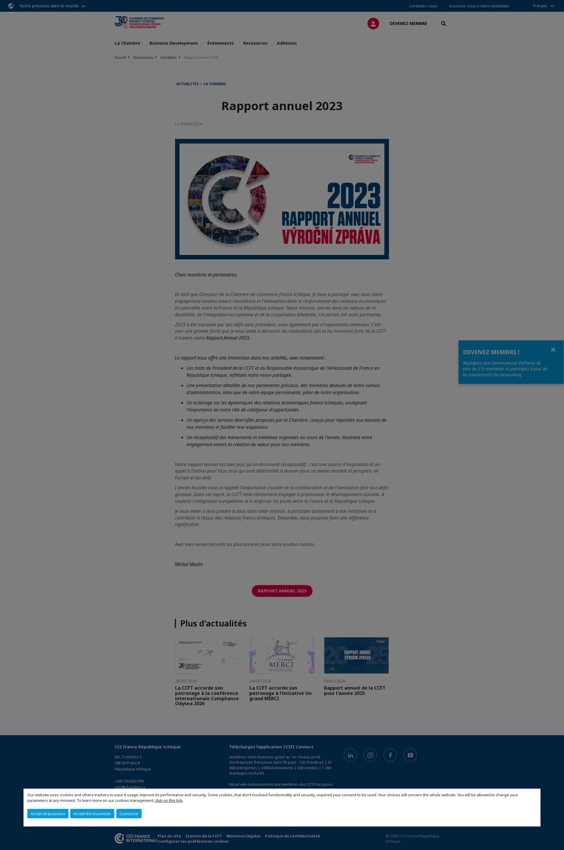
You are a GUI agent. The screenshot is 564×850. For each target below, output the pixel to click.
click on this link (168, 800)
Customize (129, 813)
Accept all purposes (48, 813)
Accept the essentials (92, 813)
